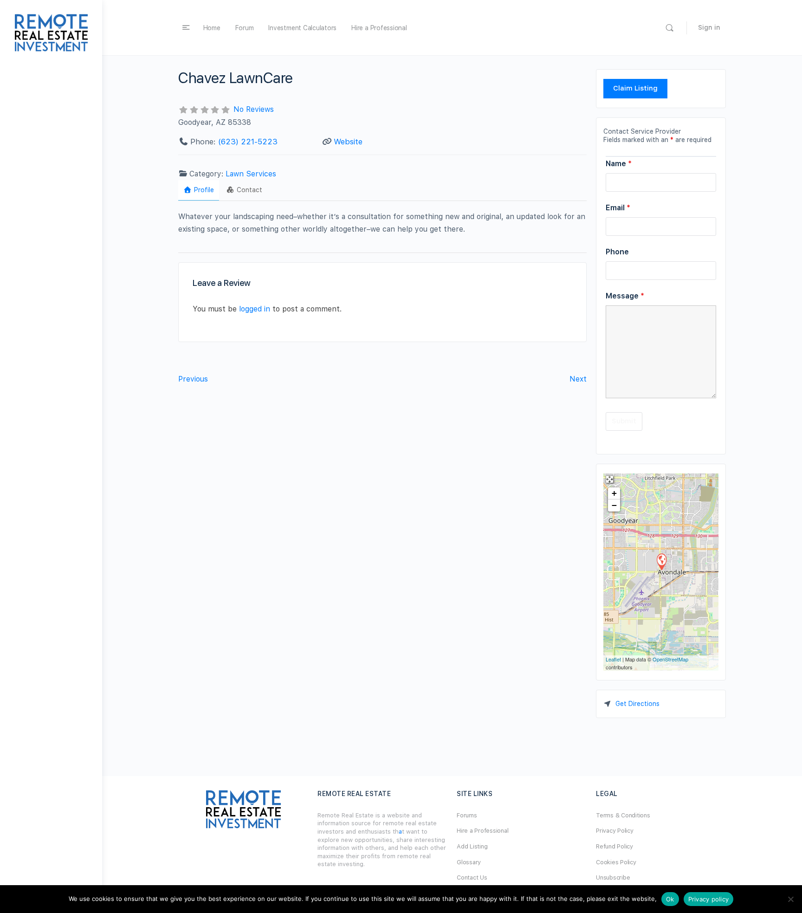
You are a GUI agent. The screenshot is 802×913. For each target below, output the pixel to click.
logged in (254, 308)
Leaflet (613, 659)
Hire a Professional (379, 28)
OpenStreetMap (670, 659)
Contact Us (472, 877)
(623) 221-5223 (248, 141)
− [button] (614, 505)
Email (618, 207)
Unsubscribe (613, 877)
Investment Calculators (302, 28)
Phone (617, 251)
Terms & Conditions (623, 815)
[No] (790, 899)
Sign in (709, 27)
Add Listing (472, 846)
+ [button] (614, 493)
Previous (193, 379)
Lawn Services (251, 173)
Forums (467, 815)
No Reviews (253, 109)
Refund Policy (614, 846)
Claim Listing (635, 88)
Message (625, 295)
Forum (244, 28)
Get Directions (637, 703)
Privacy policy (708, 899)
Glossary (469, 862)
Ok (670, 899)
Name (619, 163)
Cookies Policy (616, 862)
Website (348, 141)
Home (211, 28)
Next (578, 379)
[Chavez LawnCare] (661, 561)
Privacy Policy (615, 830)
